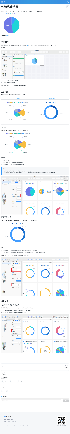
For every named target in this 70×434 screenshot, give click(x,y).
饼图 (7, 35)
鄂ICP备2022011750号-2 (26, 430)
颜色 (27, 45)
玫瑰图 (18, 98)
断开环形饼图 (52, 98)
